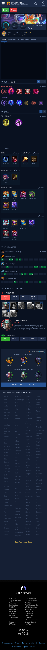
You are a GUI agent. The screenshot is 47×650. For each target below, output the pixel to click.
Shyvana (28, 509)
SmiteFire (12, 611)
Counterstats (13, 605)
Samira (27, 486)
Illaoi (16, 406)
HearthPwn (29, 613)
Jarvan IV (18, 419)
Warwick (39, 480)
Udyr (38, 442)
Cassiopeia (7, 468)
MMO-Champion (31, 607)
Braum (6, 456)
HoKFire (28, 624)
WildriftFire (12, 607)
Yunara (38, 506)
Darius (6, 478)
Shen (27, 506)
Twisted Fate (39, 434)
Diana (6, 481)
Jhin (16, 428)
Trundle (39, 427)
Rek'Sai (27, 459)
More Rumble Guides (28, 39)
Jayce (16, 425)
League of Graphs (15, 601)
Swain (27, 534)
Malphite (18, 508)
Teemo (38, 417)
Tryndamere (40, 430)
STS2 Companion (31, 620)
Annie (6, 422)
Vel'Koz (38, 458)
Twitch (38, 438)
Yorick (38, 502)
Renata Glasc (27, 466)
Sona (27, 528)
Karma (17, 444)
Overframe (28, 618)
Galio (5, 515)
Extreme (17, 322)
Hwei (16, 403)
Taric (38, 414)
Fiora (5, 509)
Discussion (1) (13, 39)
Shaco (27, 502)
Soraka (27, 531)
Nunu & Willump (28, 423)
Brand (6, 453)
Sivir (26, 518)
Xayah (38, 486)
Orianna (28, 430)
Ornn (27, 433)
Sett (26, 499)
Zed (37, 518)
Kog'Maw (18, 476)
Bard (5, 443)
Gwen (6, 534)
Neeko (27, 409)
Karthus (17, 447)
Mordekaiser (19, 532)
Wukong (39, 483)
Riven (27, 477)
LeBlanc (17, 479)
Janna (16, 415)
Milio (16, 524)
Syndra (38, 399)
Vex (37, 461)
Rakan (27, 453)
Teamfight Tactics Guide (23, 542)
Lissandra (18, 492)
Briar (5, 459)
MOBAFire (12, 599)
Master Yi (18, 518)
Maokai (17, 514)
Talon (38, 411)
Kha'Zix (17, 466)
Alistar (6, 409)
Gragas (6, 528)
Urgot (38, 445)
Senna (27, 493)
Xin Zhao (39, 493)
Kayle (16, 457)
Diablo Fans (29, 616)
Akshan (6, 406)
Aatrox (6, 396)
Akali (5, 403)
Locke (17, 495)
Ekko (5, 493)
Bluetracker (29, 611)
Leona (17, 486)
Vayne (38, 451)
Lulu (16, 502)
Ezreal (6, 502)
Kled (16, 473)
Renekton (28, 470)
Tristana (39, 424)
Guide (4, 39)
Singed (27, 512)
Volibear (39, 477)
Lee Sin (17, 482)
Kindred (17, 470)
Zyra (37, 534)
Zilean (38, 528)
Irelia (16, 409)
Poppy (27, 440)
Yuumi (38, 509)
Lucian (17, 498)
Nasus (27, 403)
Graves (6, 531)
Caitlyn (6, 462)
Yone (38, 499)
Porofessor (13, 603)
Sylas (38, 396)
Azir (5, 440)
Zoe (37, 531)
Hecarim (18, 396)
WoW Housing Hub (31, 605)
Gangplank (7, 518)
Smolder (28, 525)
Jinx (16, 431)
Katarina (17, 454)
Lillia (16, 489)
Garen (6, 521)
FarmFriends (13, 618)
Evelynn (6, 499)
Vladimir (39, 474)
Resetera (12, 616)
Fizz (5, 512)
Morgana (18, 535)
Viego (38, 467)
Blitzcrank (7, 449)
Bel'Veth (7, 446)
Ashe (5, 428)
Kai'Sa (17, 438)
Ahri (5, 399)
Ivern (16, 412)
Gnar (5, 525)
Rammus (28, 456)
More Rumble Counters (23, 385)
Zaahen (38, 512)
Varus (38, 448)
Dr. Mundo (6, 485)
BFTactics (12, 624)
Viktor (38, 470)
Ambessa (7, 412)
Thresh (38, 421)
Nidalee (28, 412)
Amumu (6, 415)
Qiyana (27, 446)
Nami (27, 399)
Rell (26, 462)
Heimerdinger (19, 399)
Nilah (27, 415)
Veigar (38, 454)
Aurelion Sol (7, 432)
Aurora (6, 437)
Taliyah (38, 408)
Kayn (16, 460)
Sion (26, 515)
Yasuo (38, 496)
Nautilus (28, 406)
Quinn (27, 449)
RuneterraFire (13, 609)
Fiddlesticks (8, 506)
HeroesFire (13, 622)
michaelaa (30, 33)
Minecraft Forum (31, 601)
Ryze (27, 483)
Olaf (26, 427)
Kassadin (18, 451)
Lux (16, 505)
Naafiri (27, 396)
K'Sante (17, 435)
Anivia (6, 419)
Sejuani (28, 490)
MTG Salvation (30, 599)
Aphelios (7, 425)
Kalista (17, 441)
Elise (5, 496)
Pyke (27, 443)
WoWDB (28, 603)
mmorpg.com (29, 609)
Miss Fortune (17, 528)
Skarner (28, 521)
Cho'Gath (7, 472)
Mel (16, 521)
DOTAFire (12, 613)
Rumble (28, 480)
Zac (37, 515)
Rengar (27, 474)
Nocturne (28, 419)
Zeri (37, 521)
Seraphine (29, 496)
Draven (6, 490)
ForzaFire (12, 620)
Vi (36, 464)
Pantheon (28, 437)
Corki (5, 475)
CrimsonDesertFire (31, 622)
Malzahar (18, 511)
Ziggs (38, 525)
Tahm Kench (38, 404)
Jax (16, 422)
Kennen (17, 463)
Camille (6, 465)
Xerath (38, 490)
